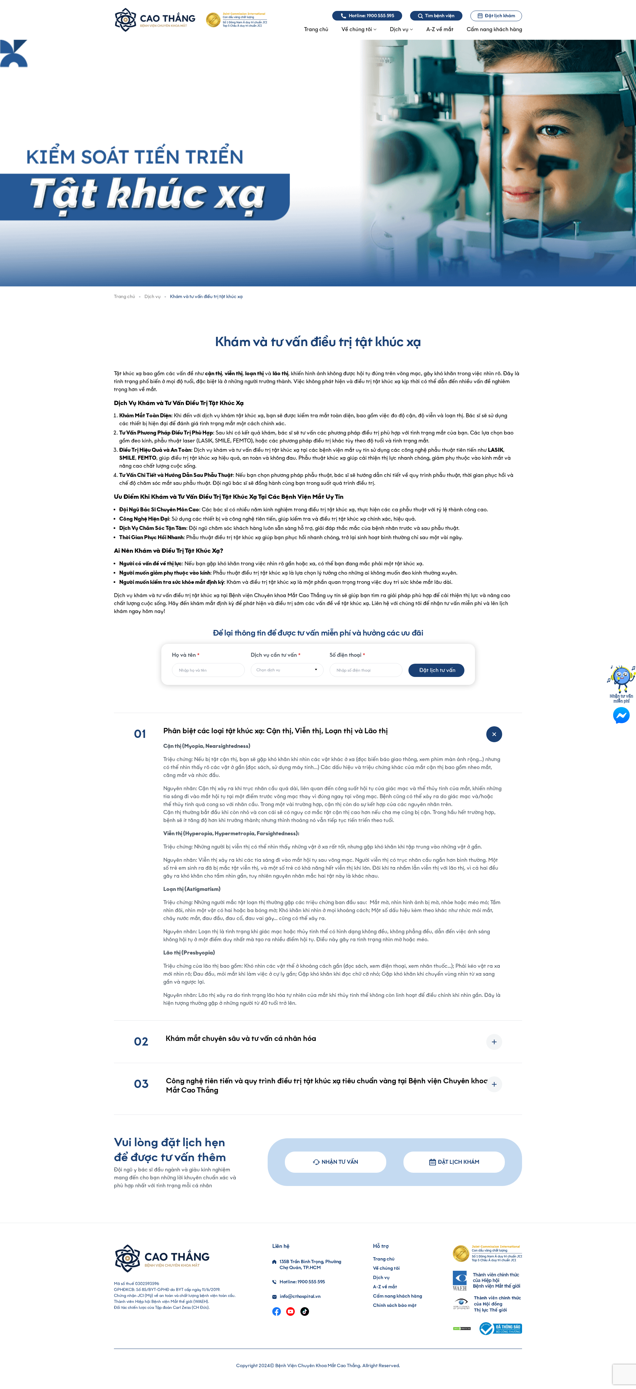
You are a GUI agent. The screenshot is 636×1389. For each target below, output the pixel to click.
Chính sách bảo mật (395, 1305)
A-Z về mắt (385, 1287)
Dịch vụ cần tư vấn (275, 655)
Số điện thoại (347, 655)
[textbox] (287, 670)
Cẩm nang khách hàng (397, 1296)
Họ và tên (185, 655)
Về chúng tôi (386, 1268)
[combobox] (287, 670)
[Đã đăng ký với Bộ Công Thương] (500, 1328)
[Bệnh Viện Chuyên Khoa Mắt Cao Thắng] (155, 20)
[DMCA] (462, 1328)
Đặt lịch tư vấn (437, 670)
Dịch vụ (152, 296)
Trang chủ (124, 296)
